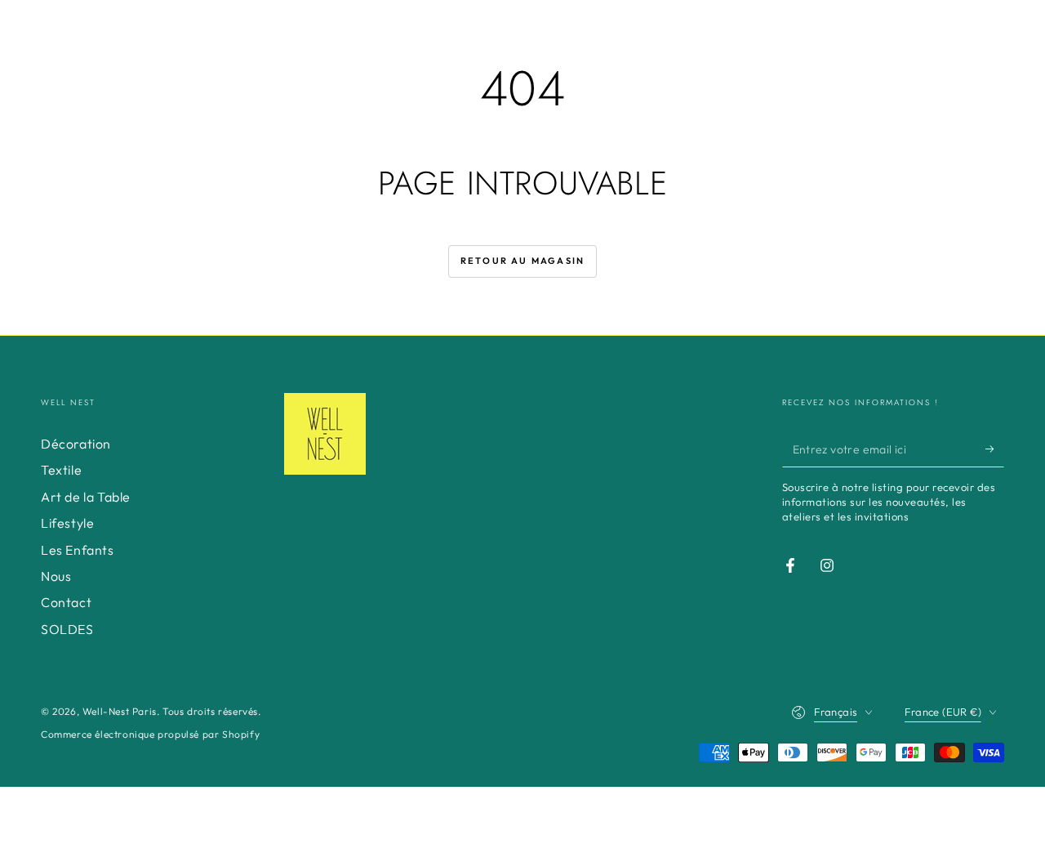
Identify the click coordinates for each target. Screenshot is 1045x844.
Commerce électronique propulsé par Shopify (150, 734)
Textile (61, 470)
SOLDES (67, 629)
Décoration (76, 443)
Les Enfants (77, 550)
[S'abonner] (994, 449)
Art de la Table (86, 497)
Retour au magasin (522, 260)
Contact (66, 602)
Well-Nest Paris (119, 711)
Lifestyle (67, 523)
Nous (56, 576)
